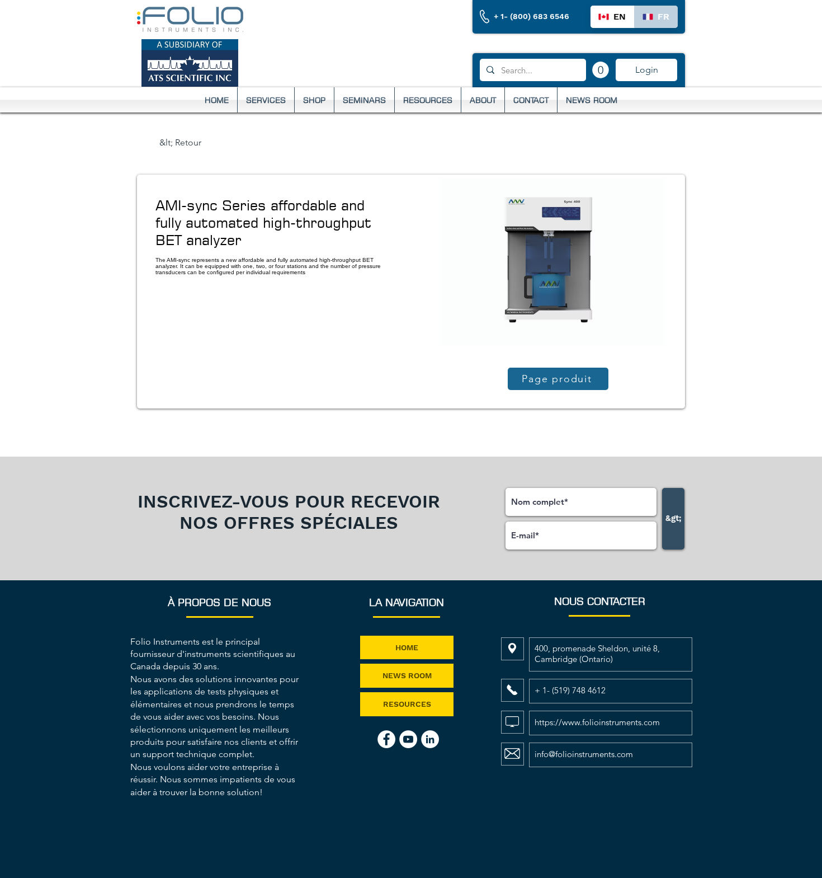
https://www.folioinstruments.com (597, 722)
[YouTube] (408, 739)
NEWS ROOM (407, 675)
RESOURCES (407, 703)
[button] (600, 70)
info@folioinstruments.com (584, 754)
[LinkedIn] (430, 739)
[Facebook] (386, 739)
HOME (406, 647)
